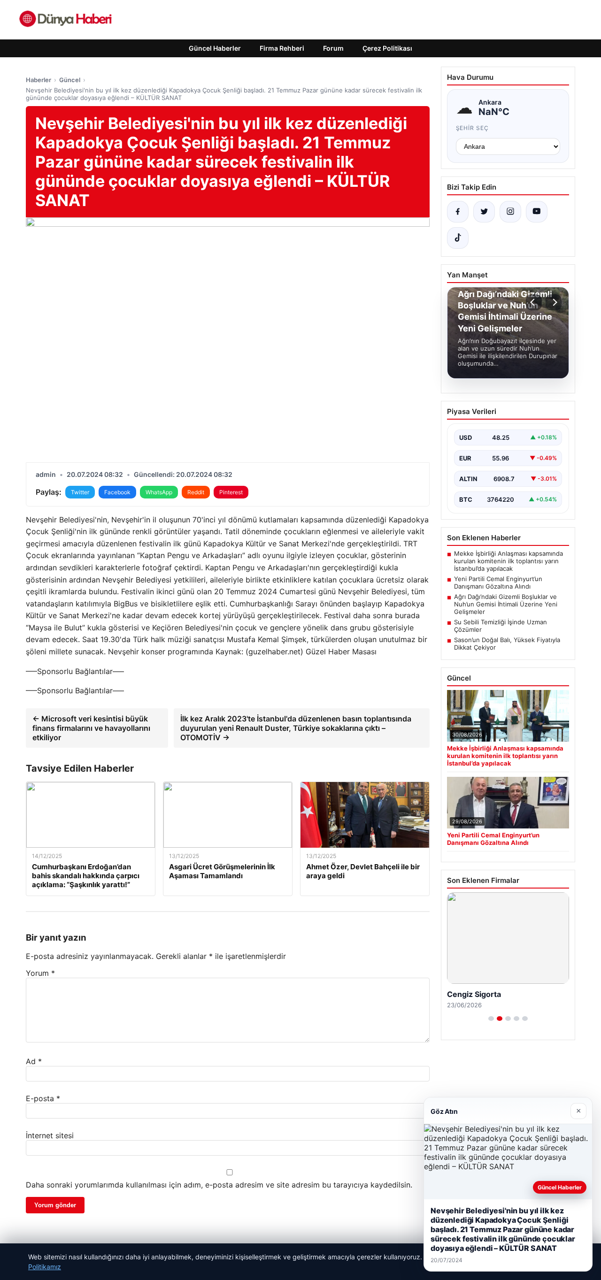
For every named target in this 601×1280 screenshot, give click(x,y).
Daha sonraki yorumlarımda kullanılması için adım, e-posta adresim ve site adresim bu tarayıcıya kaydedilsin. (219, 1184)
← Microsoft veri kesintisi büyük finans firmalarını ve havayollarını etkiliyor (91, 728)
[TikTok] (458, 238)
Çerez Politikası (387, 48)
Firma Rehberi (282, 48)
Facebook (117, 492)
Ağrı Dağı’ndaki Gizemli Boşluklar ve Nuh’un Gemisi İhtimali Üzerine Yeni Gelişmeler (505, 604)
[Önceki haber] (534, 302)
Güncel (69, 80)
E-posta (43, 1098)
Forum (333, 48)
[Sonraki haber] (554, 302)
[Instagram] (510, 211)
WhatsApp (159, 492)
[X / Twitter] (484, 211)
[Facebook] (458, 211)
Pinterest (231, 492)
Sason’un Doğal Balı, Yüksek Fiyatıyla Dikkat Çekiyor (507, 643)
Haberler (38, 80)
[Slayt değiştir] (491, 1018)
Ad (34, 1061)
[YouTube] (536, 211)
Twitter (80, 492)
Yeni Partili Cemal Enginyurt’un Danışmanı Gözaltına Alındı (498, 582)
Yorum (40, 973)
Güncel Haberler (215, 48)
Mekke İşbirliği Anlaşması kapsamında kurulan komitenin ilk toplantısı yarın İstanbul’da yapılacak (508, 561)
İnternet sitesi (50, 1135)
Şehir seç (472, 127)
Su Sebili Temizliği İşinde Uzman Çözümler (500, 625)
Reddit (195, 492)
